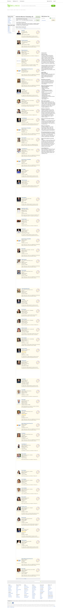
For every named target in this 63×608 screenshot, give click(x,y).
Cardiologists (34, 586)
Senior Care (26, 588)
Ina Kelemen (23, 433)
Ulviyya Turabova (24, 319)
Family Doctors (34, 589)
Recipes (41, 598)
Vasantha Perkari (24, 219)
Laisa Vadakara (24, 479)
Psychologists (42, 587)
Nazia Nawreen (24, 309)
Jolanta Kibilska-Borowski (25, 288)
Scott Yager (23, 89)
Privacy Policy (43, 20)
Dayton (9, 21)
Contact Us (49, 587)
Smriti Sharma (24, 470)
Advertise (49, 589)
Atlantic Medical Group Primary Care (27, 423)
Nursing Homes (26, 593)
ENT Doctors (33, 588)
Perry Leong (23, 568)
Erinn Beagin (23, 169)
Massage (9, 588)
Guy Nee (23, 528)
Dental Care (18, 594)
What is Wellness (50, 593)
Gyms (17, 588)
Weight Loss (10, 590)
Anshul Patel (23, 399)
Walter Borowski (24, 259)
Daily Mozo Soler (24, 506)
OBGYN (33, 592)
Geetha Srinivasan (24, 180)
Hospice (25, 592)
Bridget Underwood (24, 50)
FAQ (48, 590)
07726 (9, 31)
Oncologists (33, 593)
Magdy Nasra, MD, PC (25, 208)
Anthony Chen (24, 410)
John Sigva (23, 109)
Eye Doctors (10, 587)
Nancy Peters (23, 248)
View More (9, 32)
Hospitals (9, 594)
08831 (9, 26)
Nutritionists (9, 589)
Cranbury (9, 19)
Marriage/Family (42, 591)
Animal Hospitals (10, 593)
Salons (17, 590)
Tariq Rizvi (23, 30)
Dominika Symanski (25, 40)
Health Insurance (26, 596)
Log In (54, 1)
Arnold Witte (23, 389)
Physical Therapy (18, 589)
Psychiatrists (41, 586)
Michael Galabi (24, 270)
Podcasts (41, 597)
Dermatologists (34, 587)
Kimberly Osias (24, 360)
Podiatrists (33, 595)
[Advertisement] (25, 13)
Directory (9, 1)
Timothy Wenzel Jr (24, 148)
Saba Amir (23, 78)
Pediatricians (34, 594)
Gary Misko (23, 299)
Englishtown (9, 20)
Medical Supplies (26, 587)
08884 (9, 27)
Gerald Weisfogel (24, 118)
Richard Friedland (24, 348)
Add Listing (38, 16)
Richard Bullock (24, 197)
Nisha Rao (23, 99)
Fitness (17, 587)
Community (22, 1)
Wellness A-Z (15, 1)
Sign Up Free (49, 1)
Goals (41, 596)
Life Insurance (26, 597)
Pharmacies (10, 595)
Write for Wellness (50, 594)
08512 (9, 30)
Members (41, 593)
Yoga (17, 593)
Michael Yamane (24, 540)
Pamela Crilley (24, 517)
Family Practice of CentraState (26, 159)
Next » (25, 28)
